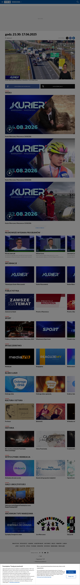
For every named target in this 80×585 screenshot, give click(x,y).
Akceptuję (71, 572)
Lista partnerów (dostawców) (44, 577)
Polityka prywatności (14, 582)
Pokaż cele (71, 576)
